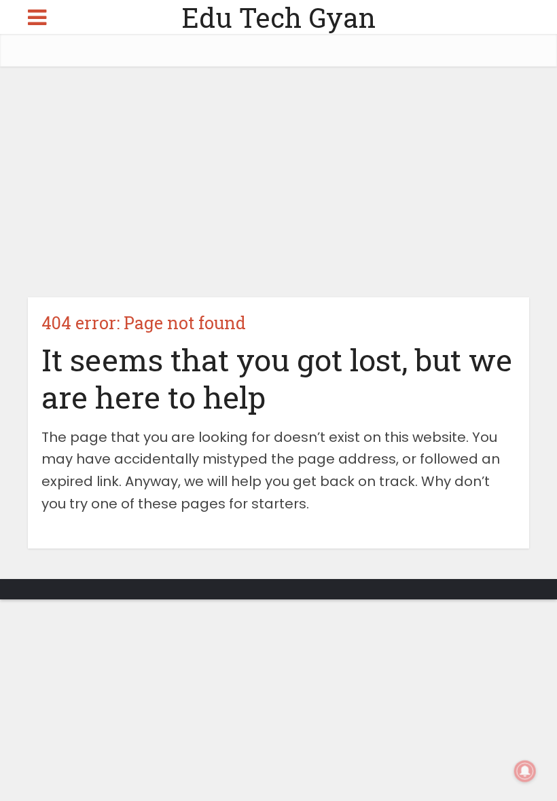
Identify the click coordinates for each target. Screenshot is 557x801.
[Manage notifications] (525, 771)
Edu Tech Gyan (278, 17)
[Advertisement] (278, 182)
